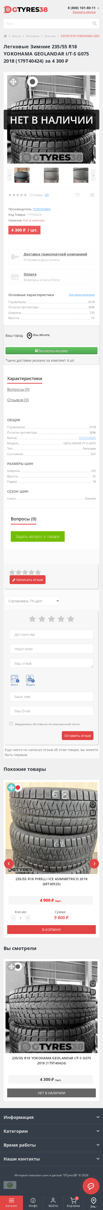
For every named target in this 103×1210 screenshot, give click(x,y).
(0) (47, 195)
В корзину (51, 929)
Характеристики (24, 378)
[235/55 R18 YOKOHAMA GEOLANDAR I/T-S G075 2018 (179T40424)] (51, 1007)
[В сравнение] (93, 813)
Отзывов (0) (18, 400)
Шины (16, 36)
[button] (83, 8)
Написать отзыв (29, 579)
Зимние (50, 36)
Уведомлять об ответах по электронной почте (47, 724)
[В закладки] (93, 805)
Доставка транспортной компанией (55, 254)
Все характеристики (82, 294)
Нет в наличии (51, 1093)
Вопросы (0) (18, 389)
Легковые (32, 36)
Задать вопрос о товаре (38, 536)
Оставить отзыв (77, 735)
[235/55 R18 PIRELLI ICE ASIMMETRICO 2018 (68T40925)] (51, 828)
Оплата (30, 274)
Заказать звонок (84, 12)
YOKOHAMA (42, 209)
